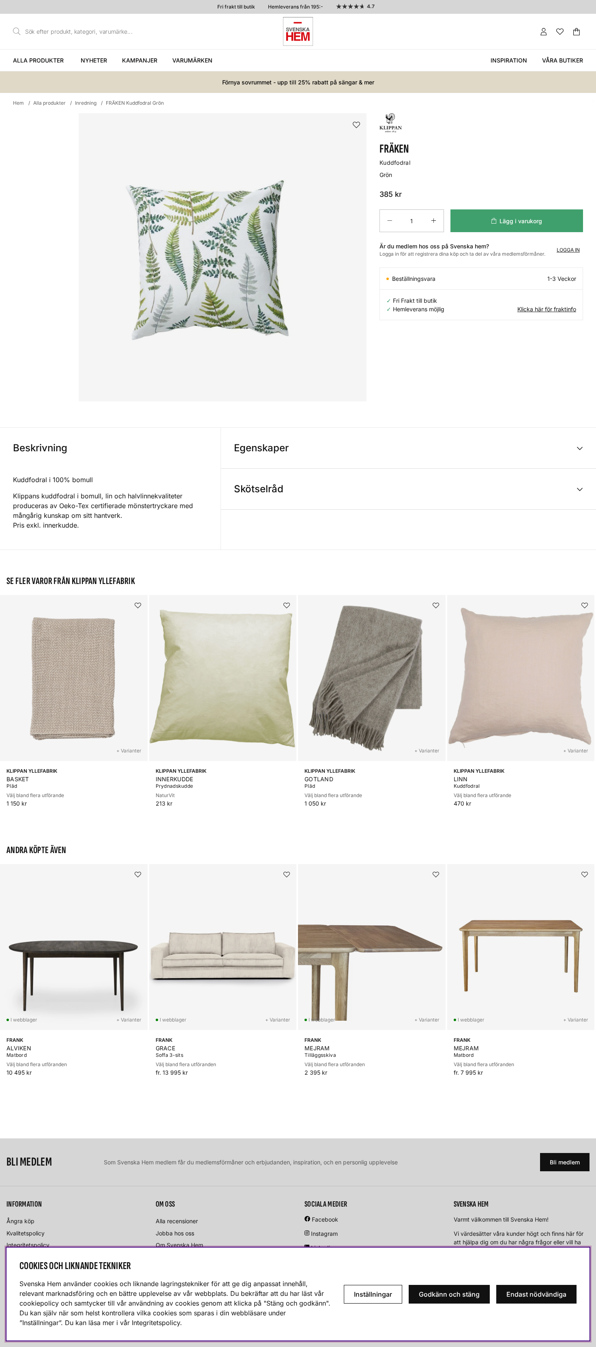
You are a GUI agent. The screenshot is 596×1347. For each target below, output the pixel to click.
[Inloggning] (543, 32)
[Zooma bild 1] (223, 257)
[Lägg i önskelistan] (356, 125)
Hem (18, 103)
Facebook (325, 1219)
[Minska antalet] (389, 221)
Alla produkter (38, 60)
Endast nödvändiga (536, 1294)
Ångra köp (20, 1221)
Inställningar (373, 1294)
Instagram (324, 1233)
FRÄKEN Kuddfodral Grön (135, 103)
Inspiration (509, 60)
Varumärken (192, 60)
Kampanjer (139, 60)
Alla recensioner (177, 1221)
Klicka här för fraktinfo (546, 309)
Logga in (568, 250)
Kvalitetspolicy (25, 1233)
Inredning (85, 103)
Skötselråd (258, 489)
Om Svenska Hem (179, 1244)
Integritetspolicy (27, 1244)
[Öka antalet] (434, 221)
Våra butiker (562, 60)
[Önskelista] (560, 32)
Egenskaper (261, 448)
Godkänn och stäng (449, 1294)
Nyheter (94, 60)
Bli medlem (565, 1162)
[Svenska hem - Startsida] (298, 31)
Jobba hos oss (175, 1233)
